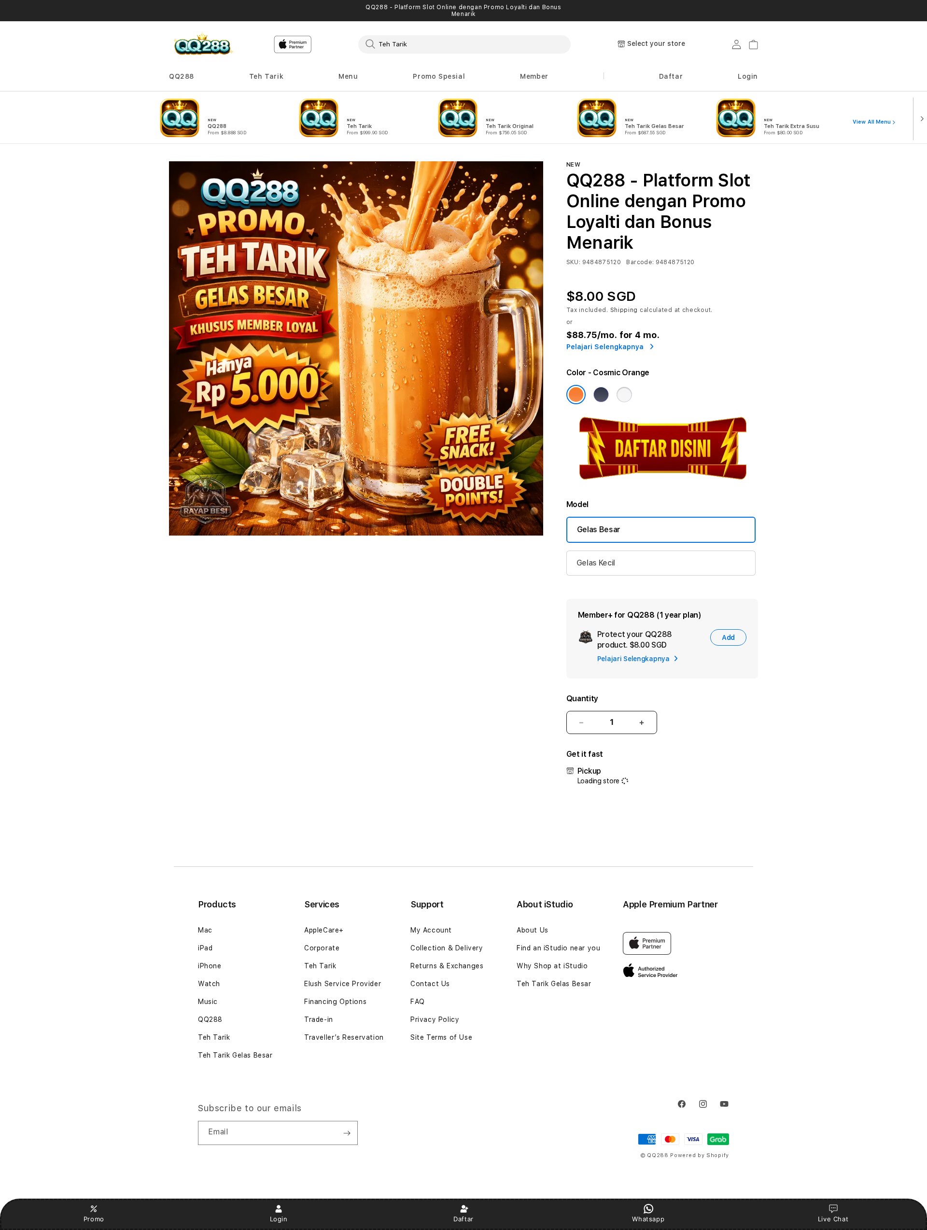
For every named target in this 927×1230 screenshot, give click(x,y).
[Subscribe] (346, 1133)
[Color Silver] (624, 394)
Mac (205, 930)
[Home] (202, 44)
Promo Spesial (439, 76)
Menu (348, 76)
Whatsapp (648, 1219)
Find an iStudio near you (558, 948)
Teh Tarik (266, 76)
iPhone (210, 966)
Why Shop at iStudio (552, 966)
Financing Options (335, 1001)
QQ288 (181, 76)
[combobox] (464, 44)
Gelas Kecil (595, 562)
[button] (181, 76)
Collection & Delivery (446, 948)
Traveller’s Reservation (344, 1037)
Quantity (582, 698)
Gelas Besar (598, 529)
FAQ (417, 1001)
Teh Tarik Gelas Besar (235, 1055)
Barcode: (640, 262)
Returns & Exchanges (446, 966)
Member (534, 76)
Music (208, 1001)
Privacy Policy (434, 1019)
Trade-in (318, 1019)
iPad (205, 948)
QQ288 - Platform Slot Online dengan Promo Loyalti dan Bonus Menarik (463, 10)
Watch (209, 984)
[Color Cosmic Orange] (576, 394)
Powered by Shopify (699, 1155)
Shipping (624, 310)
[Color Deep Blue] (601, 394)
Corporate (321, 948)
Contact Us (430, 984)
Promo (94, 1219)
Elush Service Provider (342, 984)
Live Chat (833, 1219)
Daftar (463, 1219)
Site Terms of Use (441, 1037)
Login (279, 1219)
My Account (431, 930)
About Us (532, 930)
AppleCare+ (324, 930)
